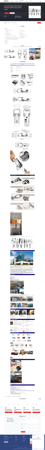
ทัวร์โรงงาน (16, 438)
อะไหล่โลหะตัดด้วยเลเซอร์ (24, 438)
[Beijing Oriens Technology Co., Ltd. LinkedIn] (7, 442)
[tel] (14, 421)
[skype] (12, 421)
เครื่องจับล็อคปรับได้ (9, 396)
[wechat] (11, 421)
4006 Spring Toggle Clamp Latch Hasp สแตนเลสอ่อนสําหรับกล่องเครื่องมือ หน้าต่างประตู (8, 410)
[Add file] (32, 449)
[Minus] (43, 435)
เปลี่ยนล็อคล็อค (13, 396)
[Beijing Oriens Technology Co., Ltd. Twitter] (6, 442)
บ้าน (4, 3)
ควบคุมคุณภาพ (16, 439)
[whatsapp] (9, 421)
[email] (7, 421)
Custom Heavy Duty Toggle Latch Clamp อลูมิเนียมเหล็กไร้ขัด (36, 410)
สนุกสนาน (39, 22)
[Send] (43, 449)
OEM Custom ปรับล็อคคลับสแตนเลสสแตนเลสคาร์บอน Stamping (17, 410)
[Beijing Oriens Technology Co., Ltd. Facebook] (4, 442)
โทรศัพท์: (22, 428)
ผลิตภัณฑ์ (6, 3)
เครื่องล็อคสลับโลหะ (19, 396)
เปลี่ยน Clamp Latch (10, 3)
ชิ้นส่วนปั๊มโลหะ (23, 437)
